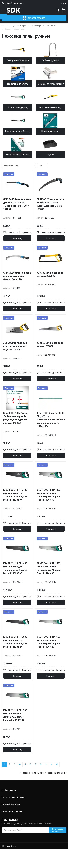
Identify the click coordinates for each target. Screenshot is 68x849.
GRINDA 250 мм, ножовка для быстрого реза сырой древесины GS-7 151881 (17, 204)
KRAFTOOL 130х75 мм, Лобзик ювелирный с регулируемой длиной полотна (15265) (15, 418)
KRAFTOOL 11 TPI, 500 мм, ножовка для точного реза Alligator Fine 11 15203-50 (49, 642)
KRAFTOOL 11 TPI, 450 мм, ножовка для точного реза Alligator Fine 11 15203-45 (49, 568)
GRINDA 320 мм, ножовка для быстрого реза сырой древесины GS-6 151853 (50, 204)
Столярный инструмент (44, 26)
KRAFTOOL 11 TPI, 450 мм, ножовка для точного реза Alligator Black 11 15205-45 (15, 568)
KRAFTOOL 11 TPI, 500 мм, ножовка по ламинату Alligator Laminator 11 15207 (15, 715)
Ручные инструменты (21, 26)
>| (57, 764)
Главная (5, 26)
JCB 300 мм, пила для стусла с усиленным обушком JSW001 (15, 346)
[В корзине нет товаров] (62, 10)
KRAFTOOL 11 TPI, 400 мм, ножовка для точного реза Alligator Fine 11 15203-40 (49, 495)
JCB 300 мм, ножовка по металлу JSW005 (50, 274)
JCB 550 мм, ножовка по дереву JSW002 (50, 344)
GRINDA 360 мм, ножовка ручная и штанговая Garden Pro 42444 (17, 276)
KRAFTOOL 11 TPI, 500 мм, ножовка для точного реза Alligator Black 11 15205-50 (15, 642)
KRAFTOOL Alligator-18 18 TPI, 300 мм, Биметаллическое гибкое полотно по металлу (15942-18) (51, 420)
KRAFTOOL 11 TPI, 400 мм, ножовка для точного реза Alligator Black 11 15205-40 (15, 495)
